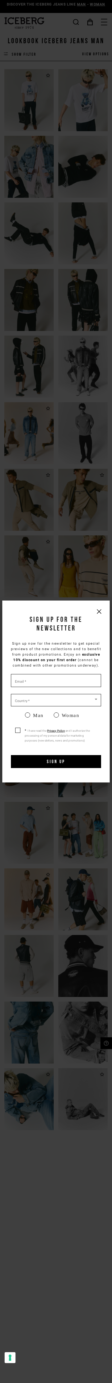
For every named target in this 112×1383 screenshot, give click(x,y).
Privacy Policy (56, 730)
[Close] (98, 611)
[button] (56, 699)
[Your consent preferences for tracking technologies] (10, 1357)
